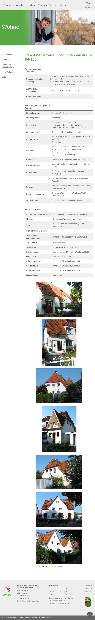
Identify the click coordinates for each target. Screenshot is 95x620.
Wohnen (42, 5)
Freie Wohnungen (9, 72)
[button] (90, 615)
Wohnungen (7, 54)
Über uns (63, 5)
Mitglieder (31, 5)
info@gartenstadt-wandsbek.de (29, 601)
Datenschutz (88, 591)
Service (52, 5)
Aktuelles (20, 5)
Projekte (5, 59)
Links (4, 77)
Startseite (8, 5)
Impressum (88, 588)
